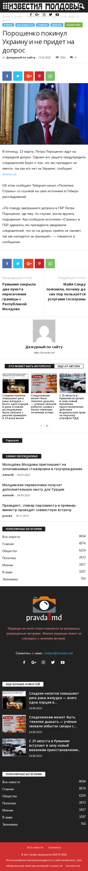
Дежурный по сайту (20, 57)
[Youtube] (57, 15)
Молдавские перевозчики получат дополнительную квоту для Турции (33, 487)
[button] (81, 6)
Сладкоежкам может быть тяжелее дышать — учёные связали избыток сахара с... (53, 721)
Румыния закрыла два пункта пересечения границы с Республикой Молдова (19, 296)
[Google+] (38, 15)
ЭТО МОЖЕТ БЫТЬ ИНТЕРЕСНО (29, 366)
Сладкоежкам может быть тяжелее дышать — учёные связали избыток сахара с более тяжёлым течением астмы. (43, 404)
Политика (73, 24)
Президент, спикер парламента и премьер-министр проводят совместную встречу (39, 507)
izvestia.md (72, 865)
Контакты (55, 847)
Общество (9, 551)
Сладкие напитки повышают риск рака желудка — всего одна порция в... (54, 697)
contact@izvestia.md (58, 653)
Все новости (25, 24)
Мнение (57, 24)
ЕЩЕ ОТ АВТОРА (69, 366)
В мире (8, 24)
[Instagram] (44, 15)
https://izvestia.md (44, 352)
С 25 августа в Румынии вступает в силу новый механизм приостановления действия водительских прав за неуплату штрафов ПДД (72, 407)
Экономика (10, 579)
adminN (8, 474)
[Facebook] (31, 15)
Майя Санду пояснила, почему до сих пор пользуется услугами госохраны (66, 291)
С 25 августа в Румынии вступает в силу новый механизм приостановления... (54, 745)
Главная (43, 24)
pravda (7, 515)
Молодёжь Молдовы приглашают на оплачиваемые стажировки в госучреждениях (42, 466)
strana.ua (9, 174)
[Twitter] (51, 15)
